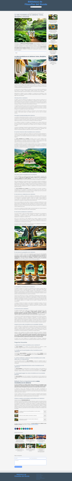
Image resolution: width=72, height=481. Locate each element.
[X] (17, 429)
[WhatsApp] (21, 429)
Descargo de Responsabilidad (40, 478)
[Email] (30, 429)
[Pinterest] (19, 429)
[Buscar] (41, 6)
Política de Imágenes (39, 477)
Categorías (32, 9)
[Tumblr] (24, 429)
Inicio (28, 9)
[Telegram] (28, 429)
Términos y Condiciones (39, 475)
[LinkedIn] (26, 429)
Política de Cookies (38, 476)
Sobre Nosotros (38, 9)
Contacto (43, 9)
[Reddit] (32, 429)
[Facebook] (15, 429)
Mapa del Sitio (38, 479)
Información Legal (38, 474)
